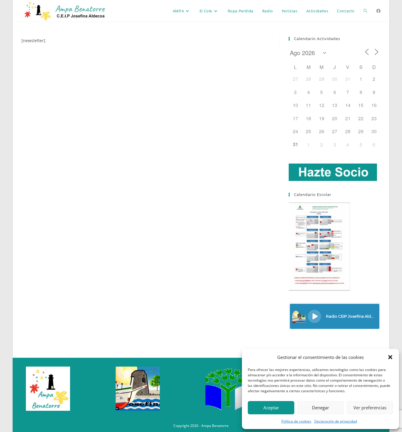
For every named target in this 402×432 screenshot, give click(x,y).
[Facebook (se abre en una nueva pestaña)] (378, 11)
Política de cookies (296, 421)
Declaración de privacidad (335, 421)
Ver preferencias (369, 407)
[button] (390, 357)
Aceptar (271, 407)
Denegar (320, 407)
